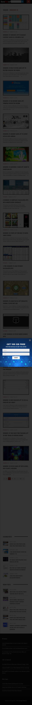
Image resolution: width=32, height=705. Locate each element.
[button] (30, 340)
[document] (16, 352)
